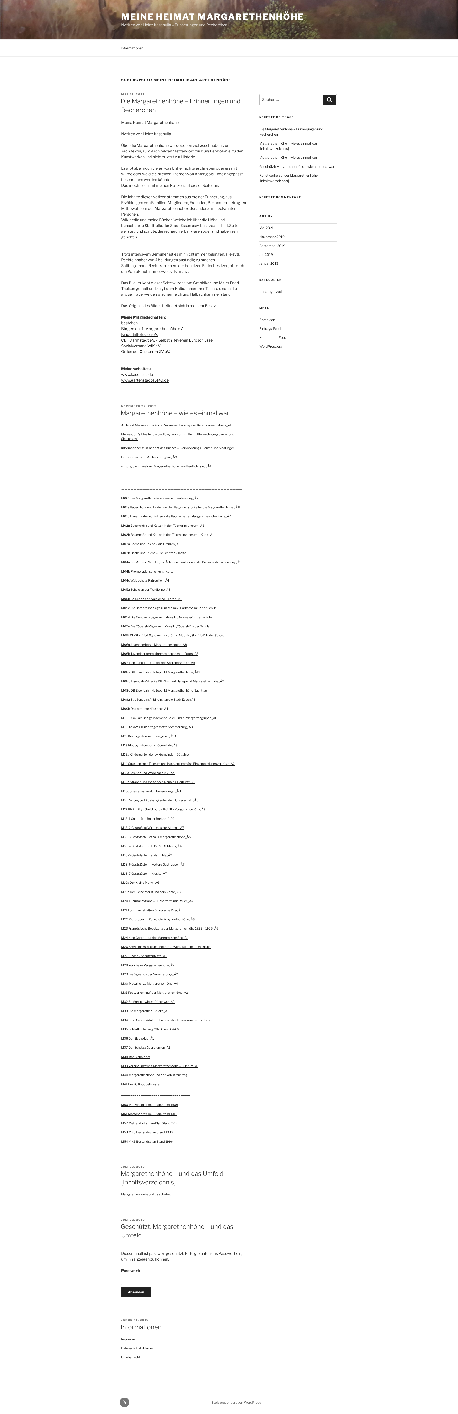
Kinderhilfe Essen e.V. (139, 334)
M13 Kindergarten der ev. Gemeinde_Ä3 (149, 745)
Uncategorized (270, 291)
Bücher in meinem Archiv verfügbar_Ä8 (149, 457)
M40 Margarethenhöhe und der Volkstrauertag (154, 1075)
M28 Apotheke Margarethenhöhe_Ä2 (147, 965)
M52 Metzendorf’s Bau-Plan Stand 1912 (149, 1123)
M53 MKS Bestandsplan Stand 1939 (147, 1132)
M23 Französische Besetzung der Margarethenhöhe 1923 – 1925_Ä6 (169, 928)
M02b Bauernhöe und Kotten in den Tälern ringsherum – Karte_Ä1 (167, 534)
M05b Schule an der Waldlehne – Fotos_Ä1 (151, 599)
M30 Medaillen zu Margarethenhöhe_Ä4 (149, 983)
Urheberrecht (130, 1357)
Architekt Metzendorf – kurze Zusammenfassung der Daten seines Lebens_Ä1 (176, 425)
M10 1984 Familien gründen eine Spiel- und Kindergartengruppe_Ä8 (169, 718)
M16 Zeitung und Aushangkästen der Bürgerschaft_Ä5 (159, 800)
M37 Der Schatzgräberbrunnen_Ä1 (145, 1047)
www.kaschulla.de (137, 374)
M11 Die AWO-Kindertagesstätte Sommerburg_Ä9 (157, 727)
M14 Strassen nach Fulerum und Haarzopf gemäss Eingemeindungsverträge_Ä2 (178, 764)
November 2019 (272, 237)
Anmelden (267, 320)
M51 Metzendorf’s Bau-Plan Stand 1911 (149, 1114)
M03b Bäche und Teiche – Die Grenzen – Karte (153, 553)
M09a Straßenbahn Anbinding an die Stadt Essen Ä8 (158, 699)
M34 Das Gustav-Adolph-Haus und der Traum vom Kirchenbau (165, 1020)
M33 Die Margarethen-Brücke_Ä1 (145, 1011)
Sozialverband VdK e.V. (141, 346)
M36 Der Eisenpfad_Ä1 (137, 1038)
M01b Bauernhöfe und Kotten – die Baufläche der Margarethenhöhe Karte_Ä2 (176, 516)
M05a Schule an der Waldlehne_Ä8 (146, 589)
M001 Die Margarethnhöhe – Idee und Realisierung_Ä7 (159, 498)
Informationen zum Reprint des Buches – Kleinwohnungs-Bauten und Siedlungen (177, 448)
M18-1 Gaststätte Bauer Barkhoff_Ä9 (147, 818)
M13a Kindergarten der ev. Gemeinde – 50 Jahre (155, 754)
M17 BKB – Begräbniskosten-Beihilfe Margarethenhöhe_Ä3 (163, 809)
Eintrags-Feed (270, 328)
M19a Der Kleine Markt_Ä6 (140, 882)
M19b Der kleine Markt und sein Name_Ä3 (151, 892)
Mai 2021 (266, 228)
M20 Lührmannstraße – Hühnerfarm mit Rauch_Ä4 (157, 901)
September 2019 (272, 246)
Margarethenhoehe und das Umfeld (146, 1194)
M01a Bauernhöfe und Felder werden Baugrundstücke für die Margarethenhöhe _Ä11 (180, 507)
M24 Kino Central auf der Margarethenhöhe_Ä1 (154, 938)
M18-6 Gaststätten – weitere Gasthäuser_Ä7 (153, 864)
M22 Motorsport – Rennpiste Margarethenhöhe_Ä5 (158, 919)
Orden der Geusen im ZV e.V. (145, 351)
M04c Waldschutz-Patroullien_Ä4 (145, 580)
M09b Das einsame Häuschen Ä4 (144, 708)
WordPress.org (270, 346)
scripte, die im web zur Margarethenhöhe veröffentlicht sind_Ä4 (166, 466)
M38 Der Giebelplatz (135, 1057)
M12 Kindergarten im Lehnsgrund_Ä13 (148, 736)
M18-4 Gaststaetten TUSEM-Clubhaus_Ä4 (151, 846)
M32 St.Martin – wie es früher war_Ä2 (148, 1002)
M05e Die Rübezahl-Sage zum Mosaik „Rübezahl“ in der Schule (165, 626)
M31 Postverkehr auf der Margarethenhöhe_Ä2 (154, 992)
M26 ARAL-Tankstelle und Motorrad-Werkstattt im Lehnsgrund (166, 947)
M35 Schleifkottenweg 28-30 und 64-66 (150, 1029)
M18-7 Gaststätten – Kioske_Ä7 (144, 873)
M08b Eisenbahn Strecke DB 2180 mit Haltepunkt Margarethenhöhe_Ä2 (172, 681)
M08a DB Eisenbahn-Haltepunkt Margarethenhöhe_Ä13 (160, 672)
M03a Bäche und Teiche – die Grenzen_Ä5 (150, 544)
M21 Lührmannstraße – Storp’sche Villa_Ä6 (151, 910)
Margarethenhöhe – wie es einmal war (175, 413)
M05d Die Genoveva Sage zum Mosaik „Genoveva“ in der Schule (166, 617)
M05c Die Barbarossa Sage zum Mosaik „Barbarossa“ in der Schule (169, 608)
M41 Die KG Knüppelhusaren (141, 1084)
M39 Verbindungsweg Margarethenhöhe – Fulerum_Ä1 (159, 1066)
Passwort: (130, 1270)
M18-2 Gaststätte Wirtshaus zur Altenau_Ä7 (152, 828)
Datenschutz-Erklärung (137, 1348)
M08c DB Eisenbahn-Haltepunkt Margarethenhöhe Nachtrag (164, 690)
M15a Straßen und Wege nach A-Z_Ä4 (148, 773)
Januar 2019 (268, 263)
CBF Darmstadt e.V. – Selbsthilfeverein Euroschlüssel (167, 340)
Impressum (129, 1339)
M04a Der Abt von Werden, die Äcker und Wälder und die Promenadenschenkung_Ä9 (181, 562)
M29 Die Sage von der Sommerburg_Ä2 (149, 974)
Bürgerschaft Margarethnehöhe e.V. (152, 328)
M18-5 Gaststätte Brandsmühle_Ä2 (146, 855)
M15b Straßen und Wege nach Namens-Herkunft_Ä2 (158, 782)
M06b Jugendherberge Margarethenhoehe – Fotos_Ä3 (159, 654)
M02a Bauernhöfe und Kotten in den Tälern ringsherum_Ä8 (162, 525)
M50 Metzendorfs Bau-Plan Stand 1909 (149, 1105)
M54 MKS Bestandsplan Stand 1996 (147, 1141)
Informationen (132, 48)
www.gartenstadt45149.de (145, 380)
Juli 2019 (266, 254)
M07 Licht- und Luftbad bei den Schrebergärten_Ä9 (158, 663)
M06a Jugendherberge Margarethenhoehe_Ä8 (154, 645)
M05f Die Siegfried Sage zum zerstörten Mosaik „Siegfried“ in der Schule (172, 635)
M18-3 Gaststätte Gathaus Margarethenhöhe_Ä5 (156, 837)
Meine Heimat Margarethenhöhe (212, 16)
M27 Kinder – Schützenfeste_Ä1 (144, 956)
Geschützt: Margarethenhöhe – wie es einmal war (296, 166)
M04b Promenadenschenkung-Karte (147, 571)
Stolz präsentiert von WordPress (236, 1402)
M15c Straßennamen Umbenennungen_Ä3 (151, 791)
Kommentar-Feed (272, 338)
